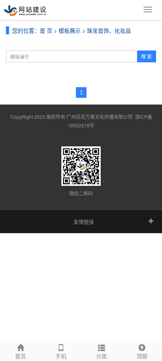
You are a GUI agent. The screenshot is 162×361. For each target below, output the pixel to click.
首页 (20, 356)
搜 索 (146, 56)
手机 (60, 356)
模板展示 (70, 30)
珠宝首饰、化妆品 (109, 30)
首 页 (46, 30)
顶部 (141, 356)
